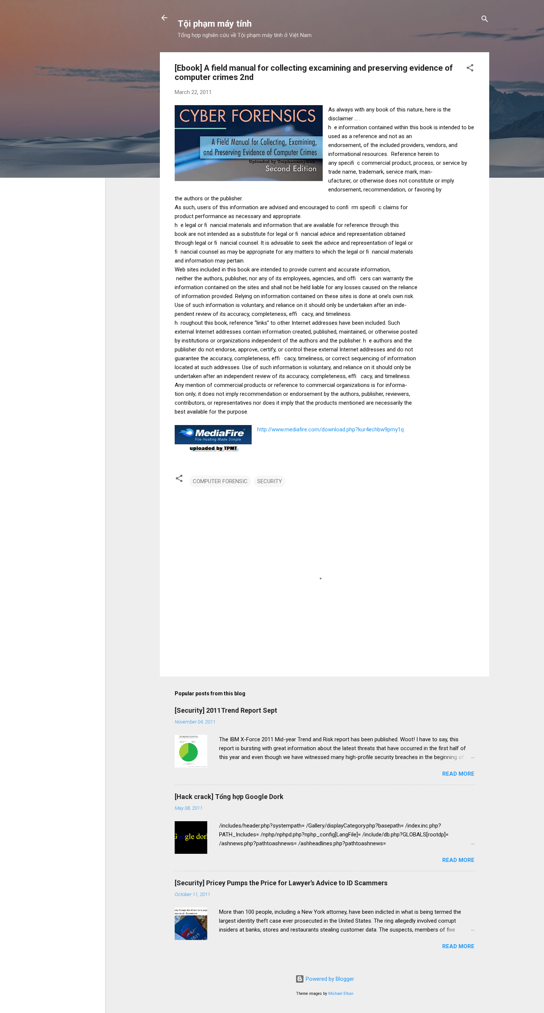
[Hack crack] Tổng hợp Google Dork (229, 796)
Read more (458, 773)
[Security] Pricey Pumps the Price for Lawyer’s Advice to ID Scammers (281, 883)
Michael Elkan (340, 993)
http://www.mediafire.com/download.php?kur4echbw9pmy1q (330, 429)
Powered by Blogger (329, 979)
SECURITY (269, 481)
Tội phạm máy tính (215, 24)
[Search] (484, 20)
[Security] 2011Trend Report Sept (226, 710)
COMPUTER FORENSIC (220, 481)
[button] (470, 69)
